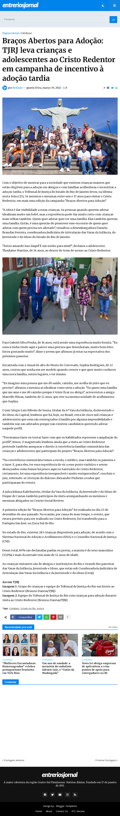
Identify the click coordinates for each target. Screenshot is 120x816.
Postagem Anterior (14, 760)
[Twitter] (112, 87)
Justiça (40, 608)
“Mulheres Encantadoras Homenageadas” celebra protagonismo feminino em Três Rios (19, 668)
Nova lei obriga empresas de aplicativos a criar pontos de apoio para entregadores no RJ (99, 668)
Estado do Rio (28, 608)
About (49, 811)
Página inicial (10, 33)
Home (38, 811)
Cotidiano (26, 33)
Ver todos (113, 627)
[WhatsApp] (116, 87)
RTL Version (78, 811)
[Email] (60, 617)
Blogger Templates (66, 806)
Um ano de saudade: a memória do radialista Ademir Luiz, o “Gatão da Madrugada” (58, 668)
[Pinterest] (53, 617)
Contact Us (62, 811)
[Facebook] (108, 87)
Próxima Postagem (105, 760)
